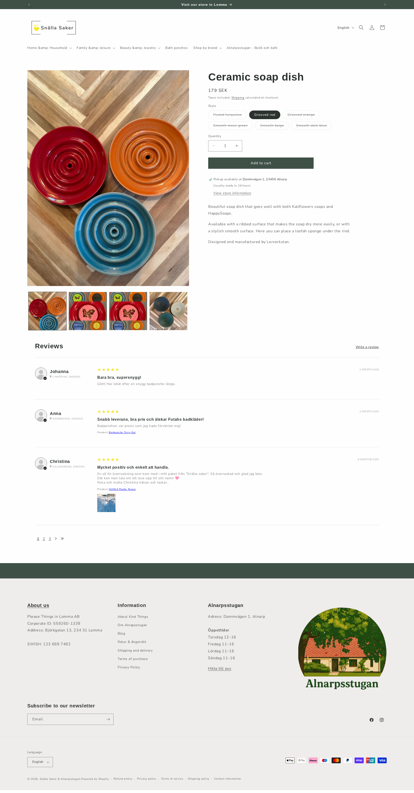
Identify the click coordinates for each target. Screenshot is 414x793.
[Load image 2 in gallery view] (88, 311)
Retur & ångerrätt (132, 642)
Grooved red (264, 114)
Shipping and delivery (135, 650)
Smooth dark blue (314, 126)
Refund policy (123, 779)
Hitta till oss (219, 668)
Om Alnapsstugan (132, 625)
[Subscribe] (108, 719)
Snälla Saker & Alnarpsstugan (60, 779)
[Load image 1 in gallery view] (47, 311)
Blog (121, 633)
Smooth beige (274, 126)
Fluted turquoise (230, 115)
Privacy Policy (129, 667)
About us (38, 605)
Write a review (367, 347)
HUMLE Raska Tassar (122, 489)
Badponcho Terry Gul (122, 432)
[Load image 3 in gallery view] (128, 311)
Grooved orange (304, 115)
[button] (49, 48)
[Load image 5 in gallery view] (168, 311)
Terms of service (172, 779)
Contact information (227, 779)
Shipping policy (198, 779)
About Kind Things (133, 616)
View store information (232, 193)
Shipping (237, 97)
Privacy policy (146, 779)
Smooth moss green (233, 126)
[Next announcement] (385, 4)
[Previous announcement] (29, 4)
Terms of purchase (133, 659)
